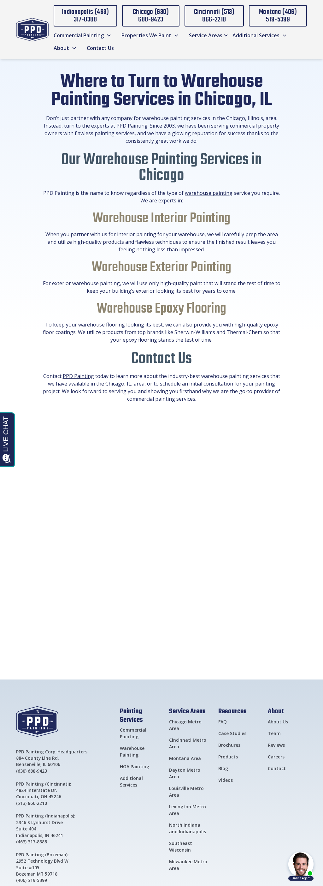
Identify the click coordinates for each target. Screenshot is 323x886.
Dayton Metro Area (184, 773)
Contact (277, 768)
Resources (232, 710)
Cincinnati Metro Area (187, 743)
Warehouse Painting (132, 751)
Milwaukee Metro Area (188, 865)
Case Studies (232, 733)
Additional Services (131, 781)
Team (274, 733)
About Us (278, 722)
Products (228, 757)
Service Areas (187, 710)
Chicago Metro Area (185, 725)
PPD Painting (78, 376)
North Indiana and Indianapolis (187, 828)
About (276, 710)
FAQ (222, 722)
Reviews (276, 745)
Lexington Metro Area (187, 810)
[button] (82, 35)
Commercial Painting (133, 733)
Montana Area (185, 758)
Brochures (229, 745)
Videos (225, 780)
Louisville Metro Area (186, 791)
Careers (276, 757)
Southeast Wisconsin (180, 846)
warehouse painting (208, 192)
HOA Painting (134, 766)
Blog (223, 768)
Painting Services (131, 715)
